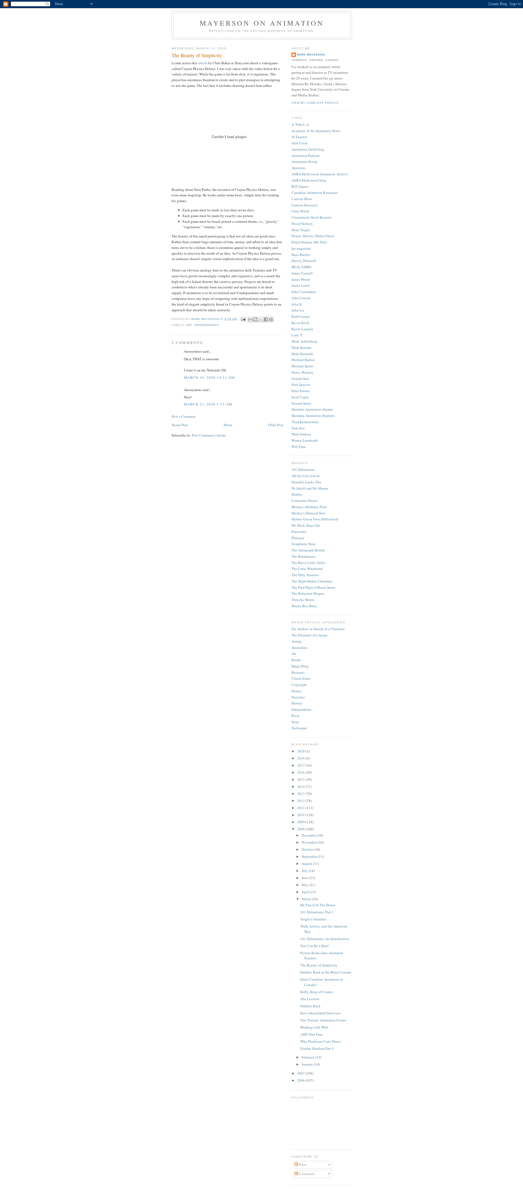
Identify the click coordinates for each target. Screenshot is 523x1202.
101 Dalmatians (303, 469)
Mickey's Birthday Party (309, 506)
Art (189, 325)
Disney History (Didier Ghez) (312, 235)
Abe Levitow (309, 998)
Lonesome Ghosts (304, 500)
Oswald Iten (300, 378)
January (308, 1064)
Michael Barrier (303, 359)
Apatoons (298, 167)
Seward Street (301, 403)
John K (296, 304)
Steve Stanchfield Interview (320, 1013)
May (305, 884)
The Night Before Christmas (311, 581)
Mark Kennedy (302, 353)
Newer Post (180, 424)
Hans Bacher (300, 254)
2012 (301, 800)
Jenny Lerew (300, 285)
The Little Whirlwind (307, 568)
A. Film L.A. (300, 124)
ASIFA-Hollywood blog (308, 180)
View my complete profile (315, 102)
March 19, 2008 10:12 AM (209, 377)
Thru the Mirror (302, 599)
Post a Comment (184, 416)
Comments (306, 1173)
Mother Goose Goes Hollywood (314, 519)
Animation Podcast (305, 155)
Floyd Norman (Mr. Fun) (309, 242)
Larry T (296, 334)
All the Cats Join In (305, 475)
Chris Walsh (300, 211)
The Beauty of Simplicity (318, 965)
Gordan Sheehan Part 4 (317, 1048)
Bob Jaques (299, 186)
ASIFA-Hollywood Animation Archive (319, 174)
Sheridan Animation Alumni (312, 409)
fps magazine (301, 248)
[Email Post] (243, 319)
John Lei (297, 310)
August (307, 863)
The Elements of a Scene (309, 635)
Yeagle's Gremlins (313, 919)
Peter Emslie (300, 390)
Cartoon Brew (301, 198)
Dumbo (296, 494)
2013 (301, 793)
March (307, 898)
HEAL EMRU (301, 266)
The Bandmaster (303, 556)
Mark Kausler (301, 347)
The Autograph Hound (308, 550)
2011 (301, 807)
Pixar (295, 715)
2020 (301, 751)
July (305, 870)
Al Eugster (299, 136)
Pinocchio (298, 531)
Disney (296, 690)
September (310, 856)
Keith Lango (300, 316)
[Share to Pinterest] (271, 319)
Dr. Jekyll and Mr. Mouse (309, 488)
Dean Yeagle (300, 229)
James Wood (300, 279)
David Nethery (302, 223)
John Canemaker (303, 291)
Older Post (275, 424)
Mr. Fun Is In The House (317, 904)
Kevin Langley (302, 329)
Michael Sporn (302, 366)
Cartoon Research (304, 205)
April (306, 891)
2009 (301, 821)
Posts (302, 1164)
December (309, 835)
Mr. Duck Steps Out (305, 525)
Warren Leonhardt (304, 440)
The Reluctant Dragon (307, 593)
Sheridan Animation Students (313, 415)
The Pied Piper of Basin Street (313, 587)
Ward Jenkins (301, 434)
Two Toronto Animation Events (323, 1020)
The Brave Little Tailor (308, 562)
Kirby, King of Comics (316, 991)
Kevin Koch (300, 322)
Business (298, 672)
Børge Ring (300, 666)
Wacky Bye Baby (304, 605)
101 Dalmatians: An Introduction (324, 938)
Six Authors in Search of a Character (318, 628)
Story (295, 721)
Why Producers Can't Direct (320, 1041)
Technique (299, 727)
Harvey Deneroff (303, 260)
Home (228, 424)
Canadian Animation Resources (314, 192)
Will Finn (298, 446)
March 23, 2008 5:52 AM (208, 404)
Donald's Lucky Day (306, 482)
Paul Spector (300, 384)
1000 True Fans (311, 1034)
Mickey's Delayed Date (308, 513)
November (310, 842)
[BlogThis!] (255, 319)
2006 (301, 1080)
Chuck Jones (300, 678)
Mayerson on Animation (262, 23)
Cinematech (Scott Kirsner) (311, 217)
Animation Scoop (304, 161)
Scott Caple (300, 397)
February (308, 1057)
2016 (301, 772)
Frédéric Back (310, 1005)
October (308, 849)
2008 (301, 828)
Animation (299, 647)
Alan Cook (299, 143)
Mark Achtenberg (304, 341)
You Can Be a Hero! (314, 945)
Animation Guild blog (307, 149)
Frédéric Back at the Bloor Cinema (325, 972)
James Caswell (302, 273)
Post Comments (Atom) (209, 435)
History (296, 703)
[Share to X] (260, 319)
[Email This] (250, 319)
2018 (301, 758)
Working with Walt (314, 1027)
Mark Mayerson (311, 54)
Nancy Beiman (302, 372)
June (305, 877)
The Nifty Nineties (305, 574)
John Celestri (301, 297)
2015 (301, 779)
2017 (301, 765)
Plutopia (297, 537)
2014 (301, 786)
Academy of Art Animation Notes (315, 130)
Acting (296, 641)
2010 (301, 814)
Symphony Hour (303, 543)
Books (296, 659)
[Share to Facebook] (266, 319)
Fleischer (298, 697)
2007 (301, 1073)
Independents (206, 325)
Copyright (299, 684)
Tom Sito (298, 428)
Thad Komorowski (305, 421)
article (202, 62)
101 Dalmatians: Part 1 (317, 912)
